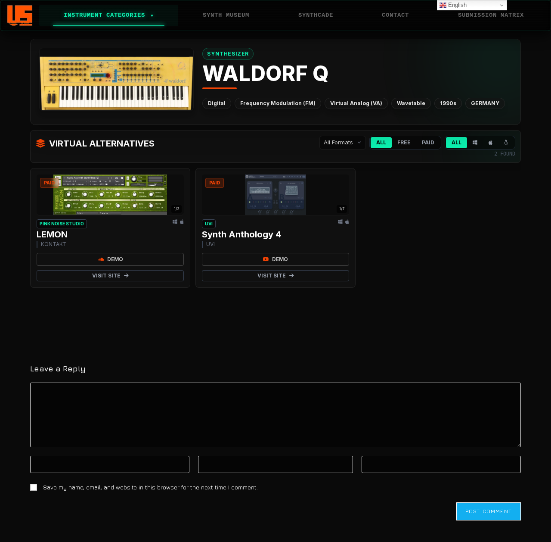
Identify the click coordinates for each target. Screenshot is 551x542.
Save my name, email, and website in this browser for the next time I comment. (150, 487)
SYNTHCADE (315, 15)
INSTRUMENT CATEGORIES (109, 15)
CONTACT (395, 15)
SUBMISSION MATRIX (491, 15)
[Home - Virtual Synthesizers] (20, 15)
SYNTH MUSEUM (226, 15)
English (456, 5)
